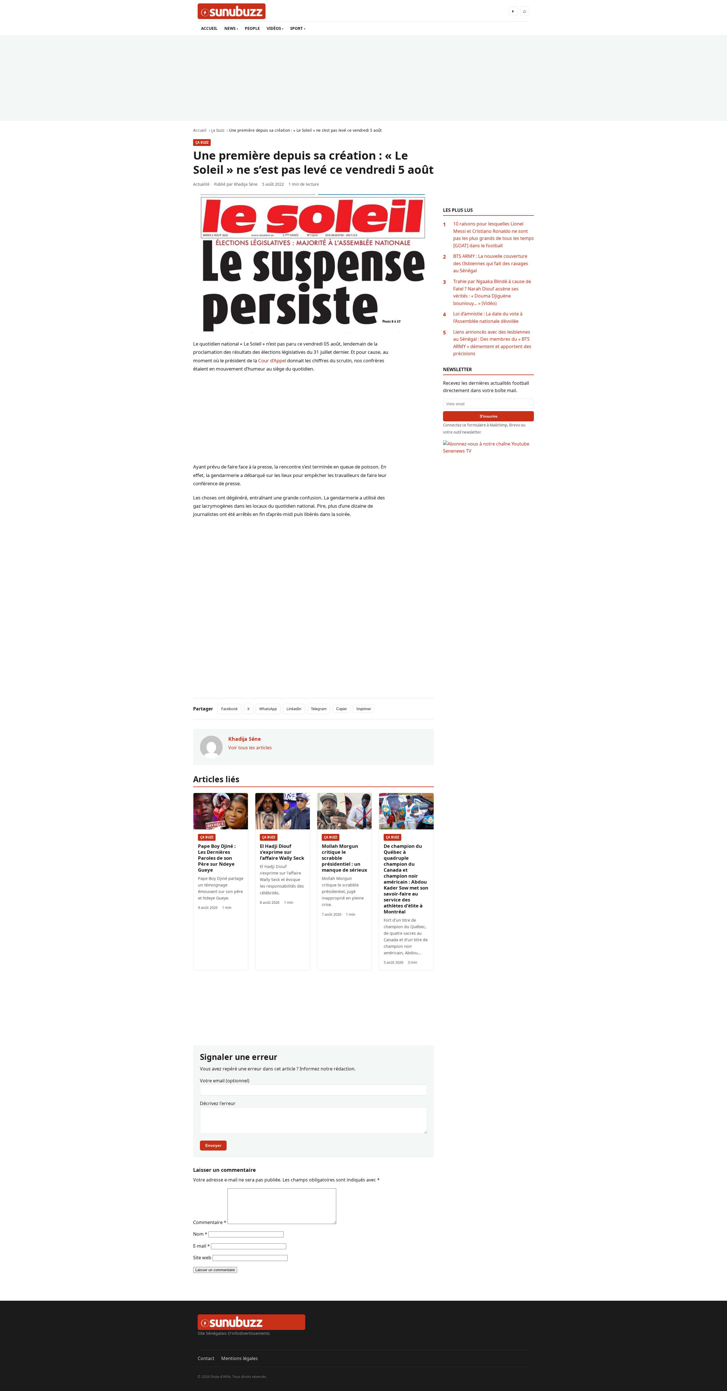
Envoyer (213, 1145)
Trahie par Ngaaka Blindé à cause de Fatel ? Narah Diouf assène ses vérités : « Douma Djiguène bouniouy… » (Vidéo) (492, 292)
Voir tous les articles (250, 747)
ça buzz (201, 142)
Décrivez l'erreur (217, 1103)
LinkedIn (294, 708)
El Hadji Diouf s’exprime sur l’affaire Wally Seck (282, 852)
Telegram (319, 708)
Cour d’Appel (272, 360)
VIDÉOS (274, 28)
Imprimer (363, 709)
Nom (200, 1234)
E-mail (201, 1246)
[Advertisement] (363, 78)
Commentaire (209, 1222)
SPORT (296, 28)
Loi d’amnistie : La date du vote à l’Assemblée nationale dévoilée (488, 317)
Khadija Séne (246, 184)
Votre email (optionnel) (224, 1081)
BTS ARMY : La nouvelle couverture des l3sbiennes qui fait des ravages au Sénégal (490, 263)
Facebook (229, 708)
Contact (206, 1358)
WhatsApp (268, 708)
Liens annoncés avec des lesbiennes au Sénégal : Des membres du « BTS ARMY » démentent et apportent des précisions (492, 343)
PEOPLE (252, 28)
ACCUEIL (209, 28)
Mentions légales (239, 1358)
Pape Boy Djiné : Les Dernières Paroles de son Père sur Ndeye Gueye (217, 858)
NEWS (229, 28)
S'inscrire (489, 416)
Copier (341, 709)
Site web (202, 1257)
